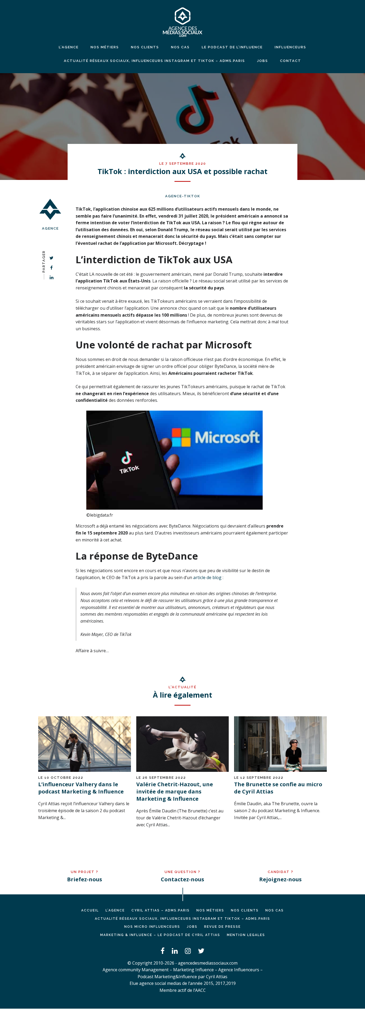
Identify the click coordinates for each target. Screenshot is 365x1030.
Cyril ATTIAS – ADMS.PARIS (160, 910)
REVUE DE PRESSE (222, 927)
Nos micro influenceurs (152, 927)
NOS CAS (180, 47)
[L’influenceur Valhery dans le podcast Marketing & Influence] (84, 770)
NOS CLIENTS (145, 47)
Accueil (90, 910)
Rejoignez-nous (280, 879)
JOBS (262, 61)
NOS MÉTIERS (105, 47)
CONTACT (290, 61)
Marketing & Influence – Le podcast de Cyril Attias (160, 935)
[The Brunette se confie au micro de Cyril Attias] (280, 770)
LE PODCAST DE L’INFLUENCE (232, 47)
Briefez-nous (84, 879)
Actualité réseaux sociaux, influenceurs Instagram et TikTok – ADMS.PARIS (154, 61)
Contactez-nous (182, 879)
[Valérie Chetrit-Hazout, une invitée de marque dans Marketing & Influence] (182, 770)
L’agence (69, 47)
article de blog (207, 577)
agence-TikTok (182, 196)
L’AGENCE (115, 910)
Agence (50, 228)
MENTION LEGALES (246, 935)
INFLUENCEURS (290, 47)
